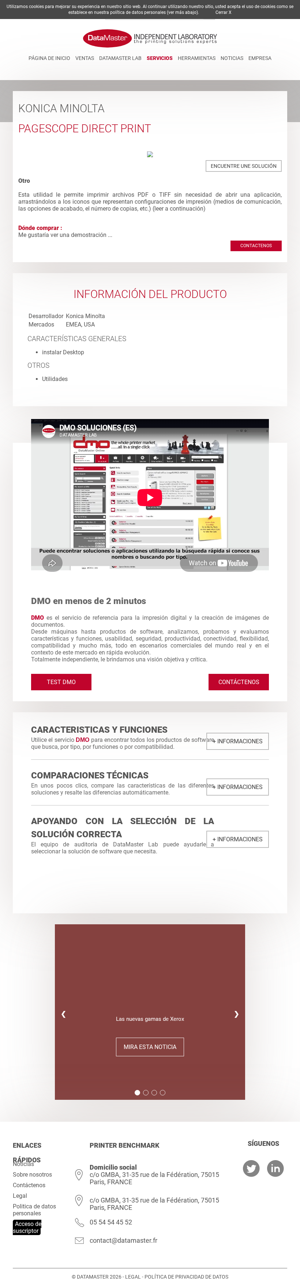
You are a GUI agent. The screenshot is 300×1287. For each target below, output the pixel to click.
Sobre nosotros (32, 1174)
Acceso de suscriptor (27, 1227)
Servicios (160, 58)
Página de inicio (49, 58)
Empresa (259, 58)
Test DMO (61, 682)
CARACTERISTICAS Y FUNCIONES (99, 730)
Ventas (84, 58)
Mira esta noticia (150, 1046)
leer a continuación (178, 208)
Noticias (232, 58)
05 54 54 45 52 (111, 1222)
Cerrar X (223, 12)
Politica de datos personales (34, 1210)
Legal (20, 1195)
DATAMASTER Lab (120, 58)
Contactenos (256, 245)
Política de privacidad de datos (186, 1277)
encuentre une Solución (244, 166)
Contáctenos (238, 682)
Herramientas (196, 58)
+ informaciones (238, 741)
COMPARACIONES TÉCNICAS (90, 775)
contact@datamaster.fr (123, 1240)
